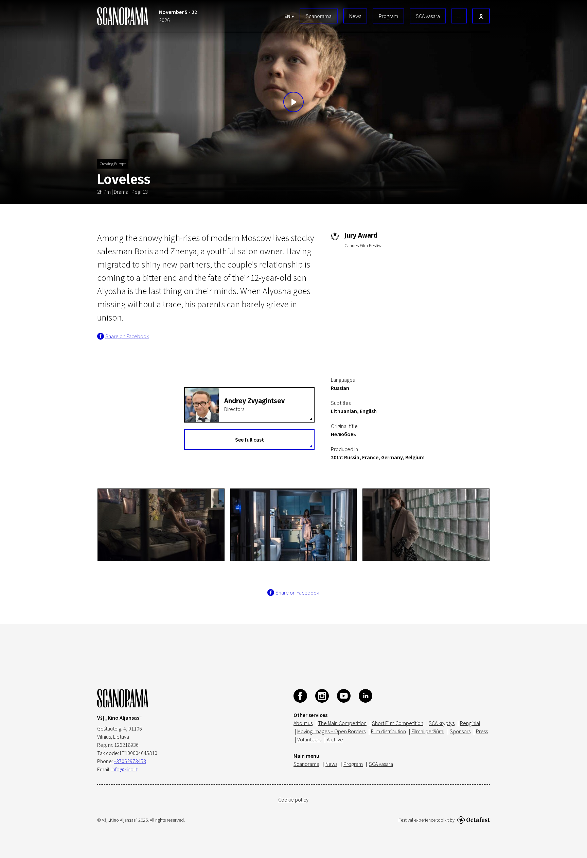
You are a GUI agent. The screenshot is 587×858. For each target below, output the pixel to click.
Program (388, 16)
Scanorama (319, 16)
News (355, 16)
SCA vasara (428, 16)
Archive (335, 739)
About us (303, 723)
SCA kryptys (442, 723)
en (287, 16)
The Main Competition (342, 723)
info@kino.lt (124, 769)
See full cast (249, 439)
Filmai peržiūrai (427, 731)
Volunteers (309, 739)
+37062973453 (130, 761)
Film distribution (388, 731)
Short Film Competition (397, 723)
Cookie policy (293, 799)
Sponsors (460, 731)
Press (482, 731)
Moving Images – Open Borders (331, 731)
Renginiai (470, 723)
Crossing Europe (113, 163)
